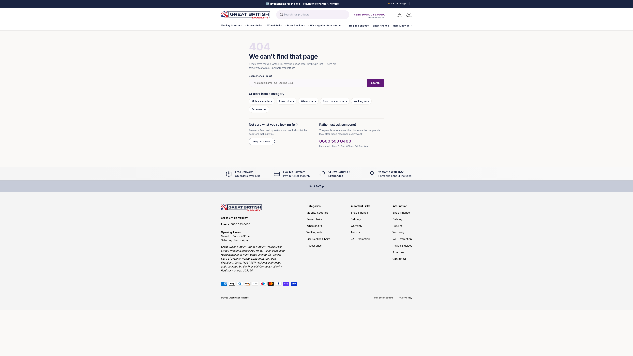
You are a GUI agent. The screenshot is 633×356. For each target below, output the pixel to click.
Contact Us (399, 258)
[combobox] (312, 14)
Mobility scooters (262, 101)
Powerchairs (254, 25)
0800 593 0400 (335, 141)
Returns (356, 232)
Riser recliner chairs (335, 101)
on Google (397, 3)
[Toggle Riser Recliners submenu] (308, 26)
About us (398, 252)
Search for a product (260, 76)
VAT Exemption (360, 239)
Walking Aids (317, 25)
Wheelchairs (274, 25)
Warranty (356, 225)
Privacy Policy (405, 298)
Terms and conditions (382, 298)
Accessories (333, 25)
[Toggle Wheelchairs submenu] (285, 26)
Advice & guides (402, 245)
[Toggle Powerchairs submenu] (265, 26)
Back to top (316, 186)
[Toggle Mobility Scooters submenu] (245, 26)
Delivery (356, 219)
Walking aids (361, 101)
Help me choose (359, 25)
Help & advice (401, 25)
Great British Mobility (238, 298)
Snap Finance (381, 25)
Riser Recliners (296, 25)
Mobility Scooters (231, 25)
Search (375, 82)
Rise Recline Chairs (318, 239)
